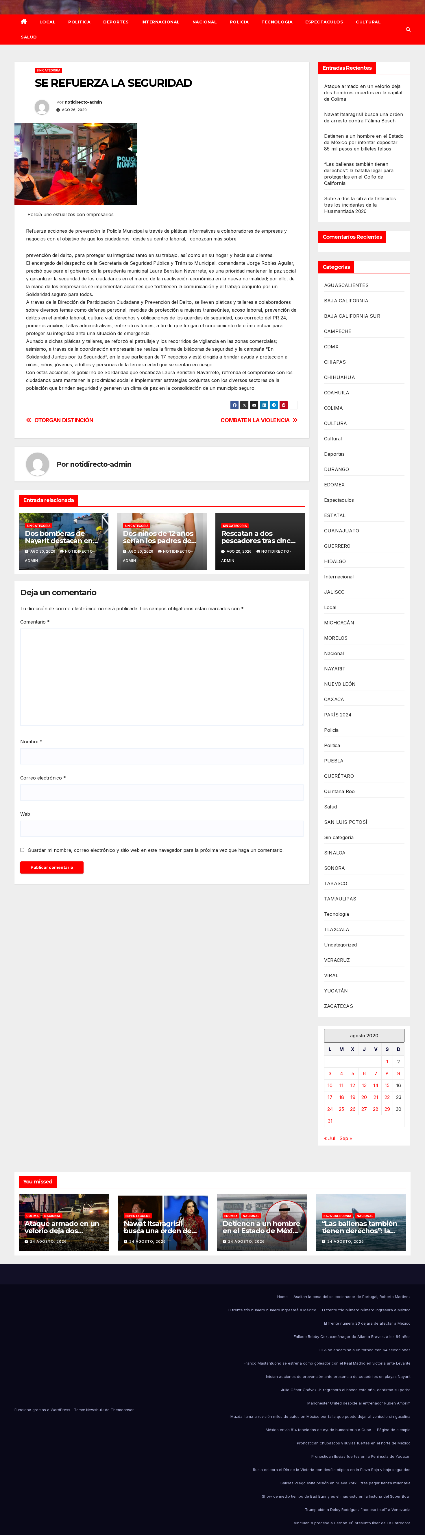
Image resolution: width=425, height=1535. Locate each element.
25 (341, 1109)
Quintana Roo (339, 791)
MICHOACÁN (339, 623)
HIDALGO (335, 561)
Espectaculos (324, 22)
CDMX (331, 347)
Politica (79, 22)
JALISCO (334, 592)
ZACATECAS (338, 1006)
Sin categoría (48, 70)
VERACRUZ (337, 960)
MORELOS (336, 638)
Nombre (31, 741)
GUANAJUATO (341, 531)
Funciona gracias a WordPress (42, 1409)
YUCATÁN (336, 991)
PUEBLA (333, 761)
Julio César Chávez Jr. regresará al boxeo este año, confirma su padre (346, 1389)
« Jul (329, 1138)
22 (387, 1097)
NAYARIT (334, 669)
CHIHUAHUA (339, 377)
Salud (29, 37)
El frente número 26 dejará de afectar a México (367, 1323)
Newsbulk (95, 1409)
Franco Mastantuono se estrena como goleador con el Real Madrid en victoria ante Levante (327, 1363)
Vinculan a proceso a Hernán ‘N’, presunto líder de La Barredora (352, 1523)
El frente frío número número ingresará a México (272, 1310)
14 (375, 1085)
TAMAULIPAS (340, 899)
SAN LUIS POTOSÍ (345, 822)
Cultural (368, 22)
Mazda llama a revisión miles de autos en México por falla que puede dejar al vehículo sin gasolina (320, 1416)
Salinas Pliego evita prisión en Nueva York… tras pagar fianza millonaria (345, 1483)
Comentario (35, 622)
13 (364, 1085)
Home (282, 1296)
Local (48, 22)
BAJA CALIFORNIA (346, 301)
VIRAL (331, 975)
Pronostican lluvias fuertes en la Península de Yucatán (361, 1456)
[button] (408, 29)
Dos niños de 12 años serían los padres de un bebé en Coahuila (158, 540)
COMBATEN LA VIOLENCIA (255, 420)
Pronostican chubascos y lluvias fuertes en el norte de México (354, 1443)
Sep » (345, 1138)
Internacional (160, 22)
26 (353, 1109)
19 (352, 1097)
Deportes (116, 22)
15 (387, 1085)
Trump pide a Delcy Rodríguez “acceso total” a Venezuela (358, 1509)
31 (330, 1121)
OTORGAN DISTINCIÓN (63, 420)
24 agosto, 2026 (48, 1241)
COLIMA (333, 408)
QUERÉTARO (339, 776)
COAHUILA (337, 393)
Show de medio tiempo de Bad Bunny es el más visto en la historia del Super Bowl (336, 1496)
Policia (239, 22)
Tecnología (277, 22)
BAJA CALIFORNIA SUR (352, 316)
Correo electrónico (43, 778)
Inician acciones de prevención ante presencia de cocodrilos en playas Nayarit (338, 1376)
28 (375, 1109)
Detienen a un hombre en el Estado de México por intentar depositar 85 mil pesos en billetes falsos (364, 142)
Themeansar (122, 1409)
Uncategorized (340, 945)
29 (387, 1109)
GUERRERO (337, 546)
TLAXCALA (337, 929)
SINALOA (334, 853)
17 (330, 1097)
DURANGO (336, 469)
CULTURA (335, 423)
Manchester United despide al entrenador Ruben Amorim (359, 1403)
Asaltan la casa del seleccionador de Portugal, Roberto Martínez (352, 1296)
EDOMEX (334, 485)
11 (341, 1085)
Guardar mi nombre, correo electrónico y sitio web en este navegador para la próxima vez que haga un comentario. (156, 850)
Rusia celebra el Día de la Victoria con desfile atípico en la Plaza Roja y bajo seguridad (332, 1469)
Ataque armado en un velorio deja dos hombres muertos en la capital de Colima (363, 92)
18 (341, 1097)
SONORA (334, 868)
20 (364, 1097)
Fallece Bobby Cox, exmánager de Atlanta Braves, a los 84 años (352, 1336)
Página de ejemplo (394, 1429)
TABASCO (335, 883)
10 (330, 1085)
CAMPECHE (338, 331)
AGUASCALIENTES (346, 285)
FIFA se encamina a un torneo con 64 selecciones (365, 1350)
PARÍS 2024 (338, 715)
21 (376, 1097)
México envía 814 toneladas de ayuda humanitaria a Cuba (318, 1429)
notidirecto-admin (83, 102)
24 (330, 1109)
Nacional (205, 22)
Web (25, 814)
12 (352, 1085)
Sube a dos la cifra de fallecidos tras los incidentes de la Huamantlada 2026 (360, 205)
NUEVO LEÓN (340, 684)
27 (364, 1109)
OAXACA (334, 699)
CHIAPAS (335, 362)
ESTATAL (334, 515)
